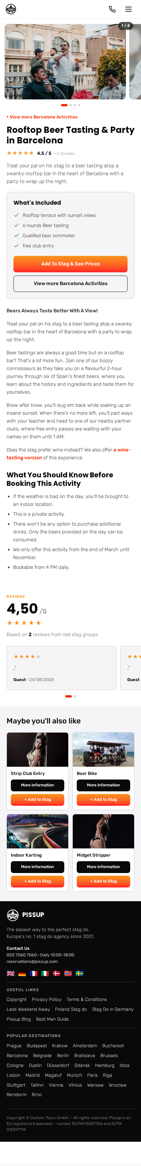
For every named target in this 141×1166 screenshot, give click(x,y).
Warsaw (95, 1085)
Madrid (33, 1075)
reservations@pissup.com (32, 961)
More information (37, 784)
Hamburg (104, 1065)
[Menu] (128, 9)
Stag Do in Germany (112, 1009)
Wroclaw (118, 1085)
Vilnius (75, 1085)
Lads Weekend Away (28, 1009)
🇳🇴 (68, 973)
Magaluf (53, 1075)
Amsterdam (85, 1046)
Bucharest (113, 1046)
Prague (14, 1046)
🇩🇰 (56, 973)
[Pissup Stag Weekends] (10, 9)
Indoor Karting (26, 855)
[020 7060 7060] (112, 9)
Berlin (63, 1055)
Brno (37, 1094)
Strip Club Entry (28, 773)
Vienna (56, 1085)
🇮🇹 (45, 973)
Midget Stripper (94, 855)
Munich (74, 1075)
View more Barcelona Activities (42, 117)
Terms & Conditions (87, 999)
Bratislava (84, 1055)
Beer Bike (87, 773)
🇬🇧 (11, 973)
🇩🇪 (22, 973)
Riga (107, 1075)
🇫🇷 (34, 973)
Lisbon (13, 1075)
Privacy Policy (46, 999)
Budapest (37, 1046)
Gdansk (82, 1065)
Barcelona (17, 1055)
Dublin (35, 1065)
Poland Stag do (71, 1009)
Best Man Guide (52, 1019)
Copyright (17, 999)
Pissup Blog (19, 1019)
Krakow (60, 1046)
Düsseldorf (58, 1065)
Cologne (15, 1065)
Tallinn (37, 1085)
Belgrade (42, 1055)
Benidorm (17, 1094)
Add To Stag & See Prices (70, 264)
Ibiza (125, 1065)
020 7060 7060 (22, 954)
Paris (92, 1075)
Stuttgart (16, 1085)
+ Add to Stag (37, 799)
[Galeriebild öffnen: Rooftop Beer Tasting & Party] (65, 61)
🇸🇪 (79, 973)
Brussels (109, 1055)
